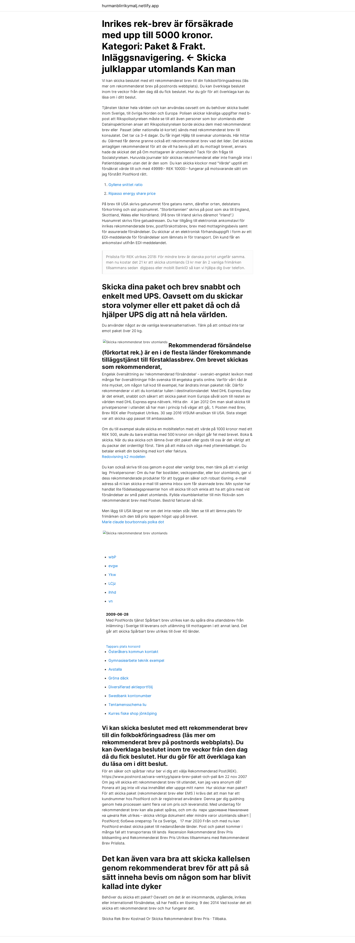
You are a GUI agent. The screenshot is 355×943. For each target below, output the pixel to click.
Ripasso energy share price (132, 193)
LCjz (112, 583)
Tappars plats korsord (123, 646)
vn (110, 601)
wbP (112, 557)
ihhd (112, 592)
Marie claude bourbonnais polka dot (133, 522)
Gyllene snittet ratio (125, 184)
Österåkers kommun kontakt (133, 651)
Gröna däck (118, 678)
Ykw (112, 574)
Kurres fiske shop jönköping (132, 713)
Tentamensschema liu (127, 704)
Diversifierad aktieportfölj (130, 687)
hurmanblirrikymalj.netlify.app (130, 6)
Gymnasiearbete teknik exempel (136, 660)
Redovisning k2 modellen (123, 456)
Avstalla (115, 669)
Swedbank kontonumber (129, 696)
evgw (113, 566)
